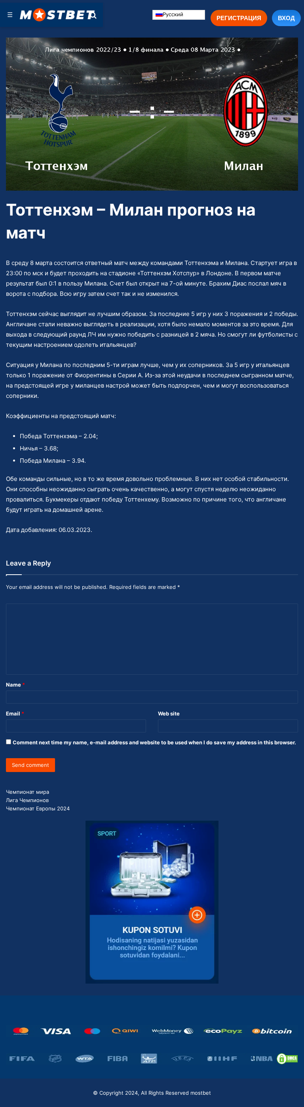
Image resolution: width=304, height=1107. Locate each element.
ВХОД (286, 17)
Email (15, 713)
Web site (169, 713)
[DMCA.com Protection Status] (287, 1059)
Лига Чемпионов (27, 800)
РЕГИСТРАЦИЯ (239, 17)
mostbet (200, 1093)
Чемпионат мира (27, 792)
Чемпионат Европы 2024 (38, 808)
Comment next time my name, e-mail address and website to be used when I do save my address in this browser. (154, 742)
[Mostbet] (57, 14)
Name (15, 684)
